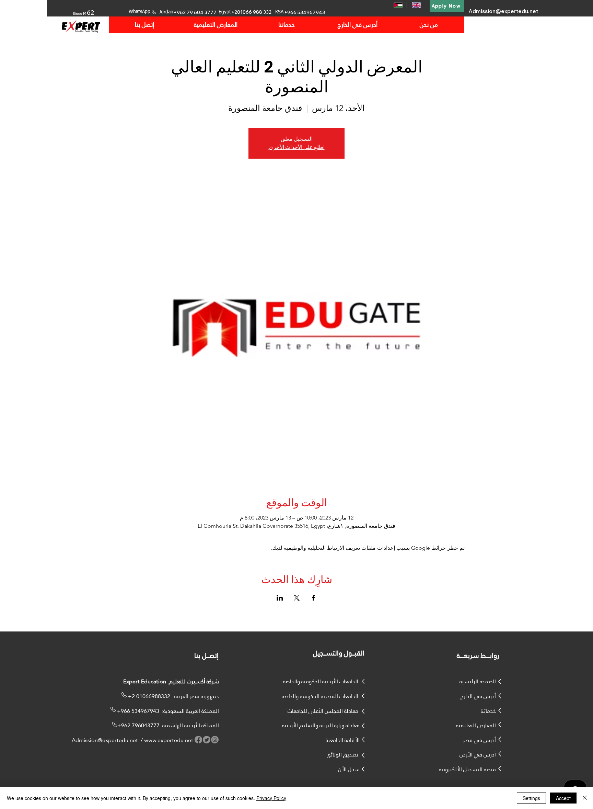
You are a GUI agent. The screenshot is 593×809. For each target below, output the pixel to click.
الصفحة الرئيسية (478, 681)
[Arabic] (398, 5)
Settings (531, 798)
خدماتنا (488, 711)
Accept (563, 798)
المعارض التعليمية (476, 725)
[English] (416, 5)
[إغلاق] (585, 798)
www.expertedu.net (168, 740)
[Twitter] (206, 739)
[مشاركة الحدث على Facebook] (313, 598)
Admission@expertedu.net (503, 11)
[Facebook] (198, 739)
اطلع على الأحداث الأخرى (297, 147)
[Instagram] (215, 739)
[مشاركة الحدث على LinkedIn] (280, 598)
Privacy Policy (271, 798)
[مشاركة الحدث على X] (296, 598)
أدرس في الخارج (478, 696)
